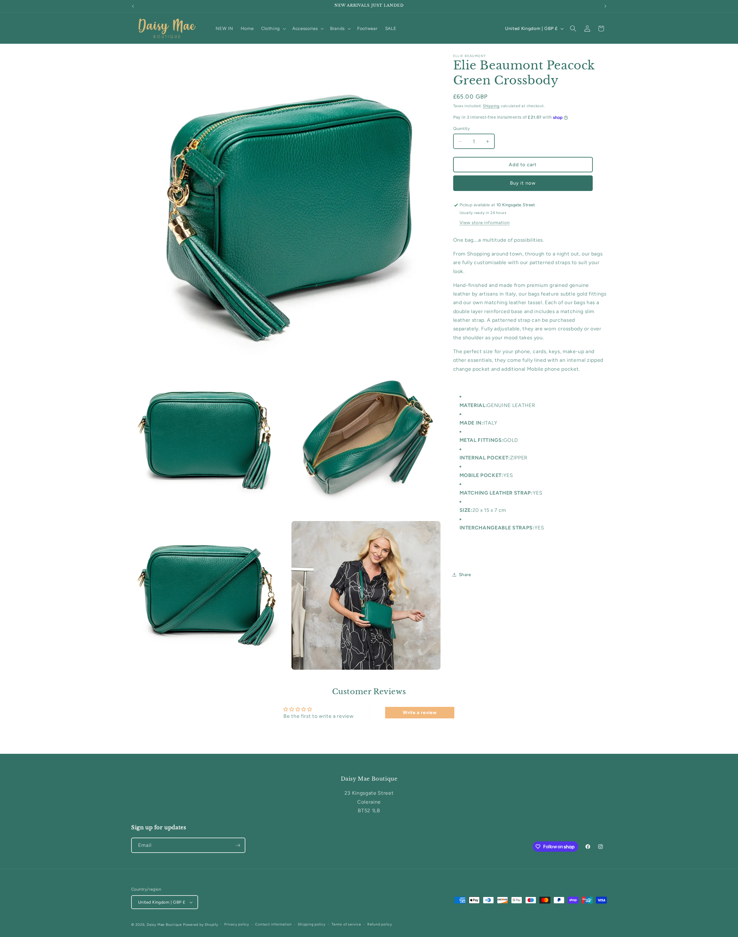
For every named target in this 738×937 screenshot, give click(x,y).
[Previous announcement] (133, 6)
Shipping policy (311, 924)
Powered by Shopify (200, 925)
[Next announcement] (605, 6)
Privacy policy (236, 924)
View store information (485, 222)
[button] (273, 28)
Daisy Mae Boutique (165, 925)
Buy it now (523, 183)
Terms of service (346, 924)
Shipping (491, 105)
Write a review (419, 712)
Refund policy (379, 924)
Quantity (461, 128)
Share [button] (465, 574)
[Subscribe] (238, 845)
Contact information (273, 924)
